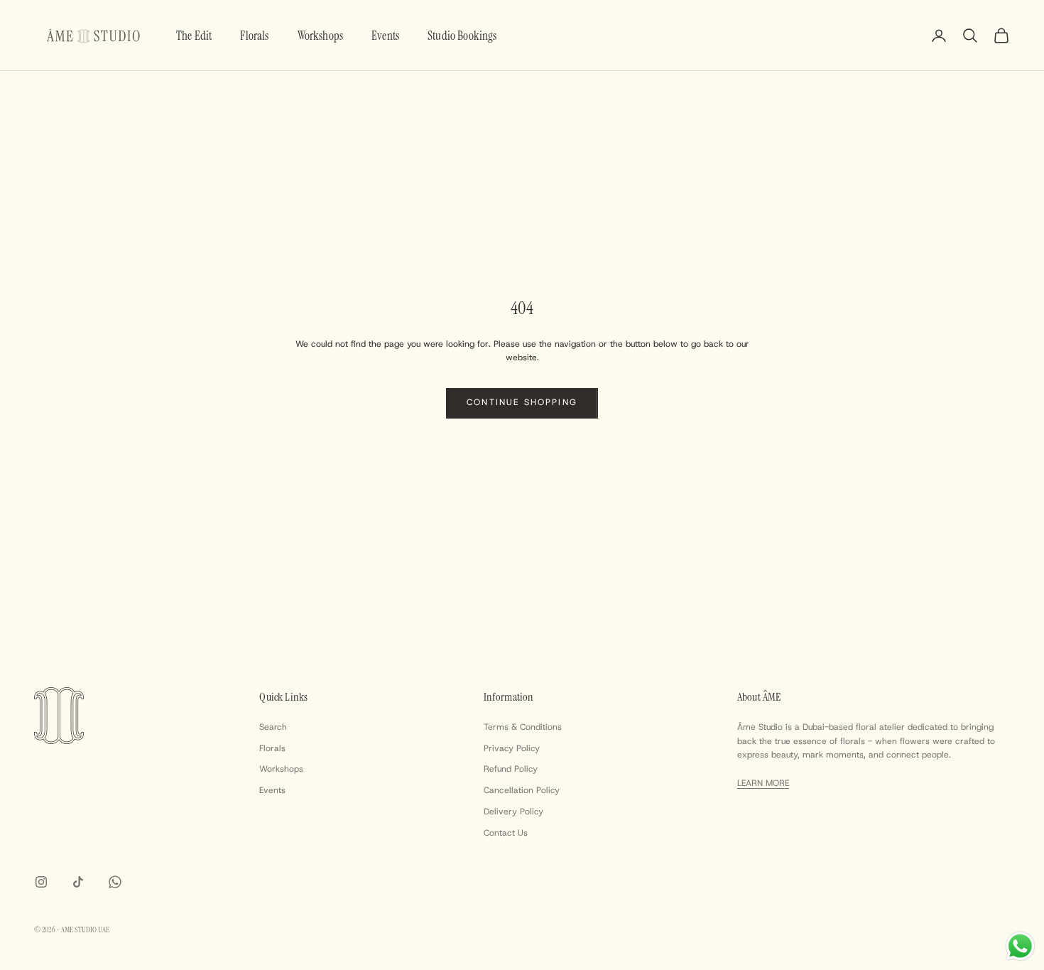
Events (385, 35)
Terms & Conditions (523, 727)
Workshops (321, 35)
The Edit (194, 35)
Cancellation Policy (522, 790)
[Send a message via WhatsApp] (1020, 946)
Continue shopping (522, 402)
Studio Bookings (462, 35)
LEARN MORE (763, 783)
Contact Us (506, 833)
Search (273, 727)
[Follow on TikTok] (78, 882)
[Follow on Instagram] (41, 882)
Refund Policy (511, 769)
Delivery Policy (513, 811)
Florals (254, 35)
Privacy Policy (512, 748)
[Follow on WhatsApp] (115, 882)
